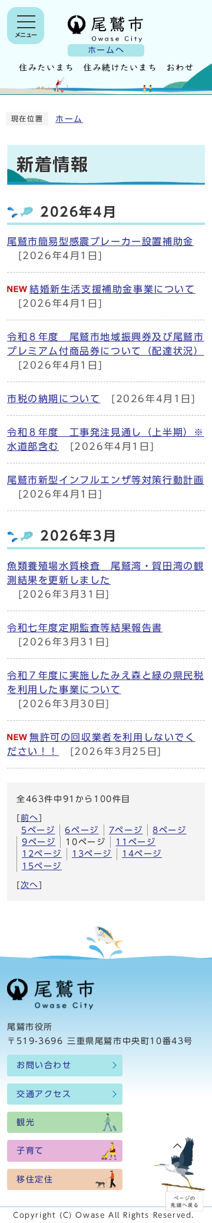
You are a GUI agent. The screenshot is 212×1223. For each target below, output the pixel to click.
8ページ (169, 830)
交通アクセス (44, 1094)
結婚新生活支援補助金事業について (112, 289)
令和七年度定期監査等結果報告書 (85, 627)
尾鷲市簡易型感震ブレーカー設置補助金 (100, 241)
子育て (30, 1150)
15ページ (42, 866)
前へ (30, 818)
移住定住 (34, 1179)
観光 (25, 1122)
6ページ (81, 830)
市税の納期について (53, 398)
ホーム (69, 119)
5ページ (38, 830)
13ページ (92, 854)
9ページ (38, 842)
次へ (30, 885)
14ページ (142, 854)
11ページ (135, 842)
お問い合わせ (44, 1065)
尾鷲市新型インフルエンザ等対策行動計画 (105, 480)
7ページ (126, 830)
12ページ (42, 854)
